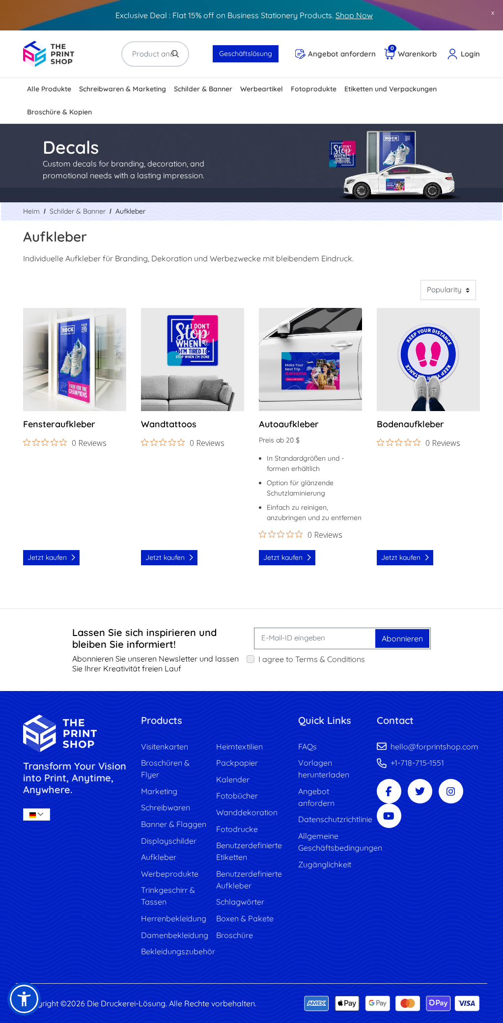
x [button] (492, 12)
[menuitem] (49, 89)
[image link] (74, 733)
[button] (24, 999)
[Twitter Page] (420, 791)
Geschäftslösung (245, 53)
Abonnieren (402, 638)
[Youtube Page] (389, 815)
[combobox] (36, 814)
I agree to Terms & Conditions (311, 659)
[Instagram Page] (451, 791)
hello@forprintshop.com (434, 746)
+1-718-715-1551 (417, 763)
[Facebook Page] (389, 791)
